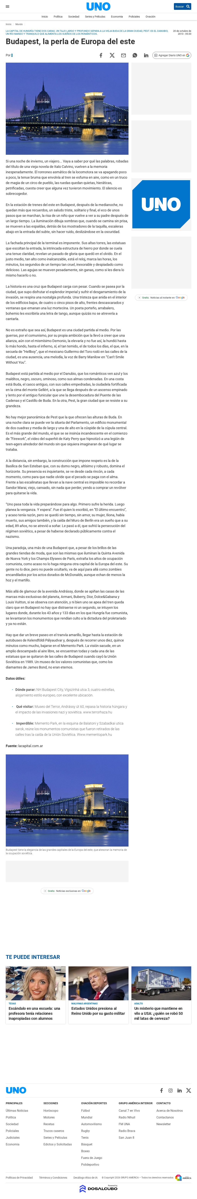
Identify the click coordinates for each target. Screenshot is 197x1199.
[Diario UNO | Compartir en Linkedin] (146, 55)
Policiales (134, 16)
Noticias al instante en (157, 297)
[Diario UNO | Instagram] (170, 1090)
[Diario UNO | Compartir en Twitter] (112, 55)
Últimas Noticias (17, 1110)
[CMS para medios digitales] (99, 1189)
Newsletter (163, 1124)
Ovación (150, 16)
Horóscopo (50, 1110)
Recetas (48, 1124)
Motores (49, 1117)
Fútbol (85, 1110)
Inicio (45, 16)
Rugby (85, 1131)
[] (12, 55)
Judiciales (13, 1137)
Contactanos (165, 1117)
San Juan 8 (126, 1137)
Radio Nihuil (127, 1117)
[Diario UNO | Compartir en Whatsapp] (135, 55)
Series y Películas (95, 16)
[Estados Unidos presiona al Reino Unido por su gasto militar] (98, 983)
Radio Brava (127, 1131)
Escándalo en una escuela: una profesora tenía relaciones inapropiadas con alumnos (34, 1013)
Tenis (84, 1137)
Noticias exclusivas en (62, 891)
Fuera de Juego (91, 1158)
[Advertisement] (161, 89)
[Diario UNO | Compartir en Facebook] (100, 55)
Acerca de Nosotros (169, 1110)
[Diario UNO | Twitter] (188, 1090)
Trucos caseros (53, 1131)
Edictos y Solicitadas (57, 1144)
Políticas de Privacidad (19, 1177)
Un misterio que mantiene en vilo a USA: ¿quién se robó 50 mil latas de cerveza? (158, 1013)
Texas (12, 1003)
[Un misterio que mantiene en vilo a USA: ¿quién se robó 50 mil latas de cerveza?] (161, 983)
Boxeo (85, 1151)
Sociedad (73, 16)
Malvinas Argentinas (84, 1003)
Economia (117, 16)
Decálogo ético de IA (85, 1177)
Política (58, 16)
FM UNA (124, 1124)
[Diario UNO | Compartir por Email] (123, 55)
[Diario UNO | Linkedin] (179, 1090)
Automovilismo (91, 1124)
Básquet (86, 1144)
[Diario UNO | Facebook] (161, 1090)
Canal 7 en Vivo (129, 1110)
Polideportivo (90, 1164)
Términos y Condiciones (53, 1177)
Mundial (86, 1117)
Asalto (138, 1003)
